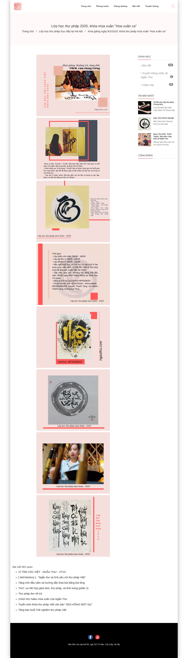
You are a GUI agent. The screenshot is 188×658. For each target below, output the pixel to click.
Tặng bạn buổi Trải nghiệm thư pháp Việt (42, 609)
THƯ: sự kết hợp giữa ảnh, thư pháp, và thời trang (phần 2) (53, 588)
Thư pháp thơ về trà (30, 593)
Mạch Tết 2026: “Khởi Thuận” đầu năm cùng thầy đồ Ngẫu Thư (162, 136)
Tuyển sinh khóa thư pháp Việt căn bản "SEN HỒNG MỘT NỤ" (55, 604)
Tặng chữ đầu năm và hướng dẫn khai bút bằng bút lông (51, 582)
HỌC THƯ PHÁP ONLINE (163, 118)
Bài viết (157, 65)
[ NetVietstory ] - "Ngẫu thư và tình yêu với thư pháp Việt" (51, 577)
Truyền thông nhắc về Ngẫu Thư (156, 75)
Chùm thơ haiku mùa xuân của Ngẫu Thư (42, 599)
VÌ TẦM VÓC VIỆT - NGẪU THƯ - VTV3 (42, 571)
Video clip (157, 85)
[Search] (173, 6)
